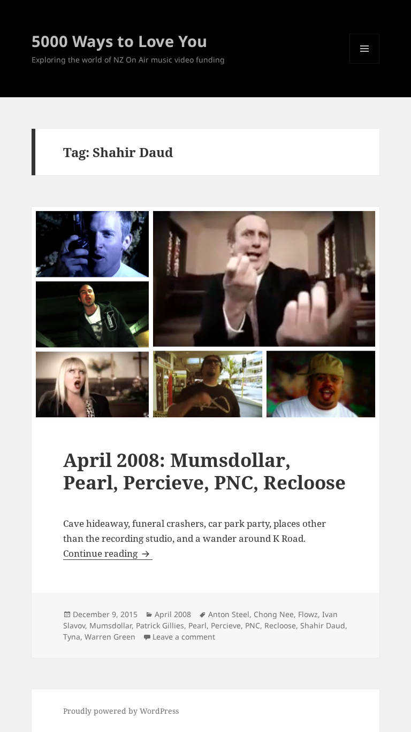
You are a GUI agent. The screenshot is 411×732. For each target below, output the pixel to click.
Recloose (280, 625)
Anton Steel (228, 614)
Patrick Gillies (160, 625)
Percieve (226, 625)
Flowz (308, 614)
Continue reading (108, 553)
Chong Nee (274, 614)
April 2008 (173, 614)
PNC (252, 625)
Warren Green (110, 637)
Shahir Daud (322, 625)
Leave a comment (184, 637)
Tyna (71, 637)
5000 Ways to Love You (119, 40)
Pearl (197, 625)
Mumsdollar (110, 625)
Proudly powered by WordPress (121, 711)
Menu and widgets (364, 63)
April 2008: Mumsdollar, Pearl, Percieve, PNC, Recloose (204, 471)
